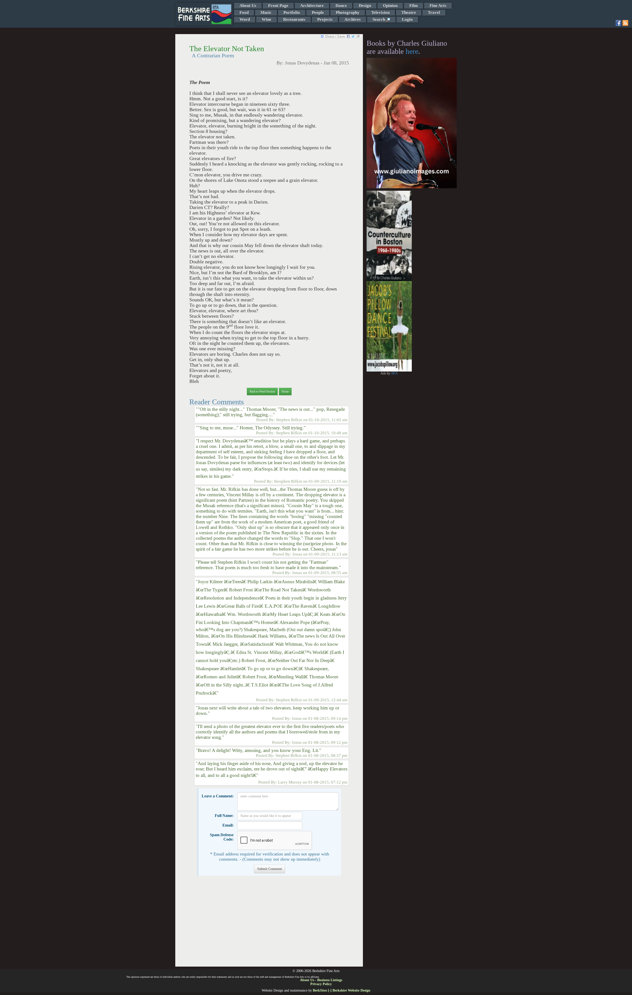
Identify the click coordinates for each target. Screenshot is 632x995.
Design (365, 5)
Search (379, 19)
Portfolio (291, 12)
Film (413, 5)
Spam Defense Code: (222, 837)
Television (380, 12)
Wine (266, 19)
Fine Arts (438, 5)
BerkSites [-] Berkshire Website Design (341, 990)
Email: (228, 825)
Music (266, 12)
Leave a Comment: (218, 796)
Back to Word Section (262, 391)
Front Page (278, 5)
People (318, 12)
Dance (341, 5)
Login (407, 19)
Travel (434, 12)
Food (244, 12)
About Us (247, 5)
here (412, 51)
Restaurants (294, 19)
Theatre (408, 12)
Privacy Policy (321, 984)
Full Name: (224, 815)
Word (244, 19)
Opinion (390, 5)
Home (285, 391)
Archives (352, 19)
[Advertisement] (269, 924)
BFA (394, 373)
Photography (347, 12)
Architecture (312, 5)
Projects (325, 19)
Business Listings (329, 980)
